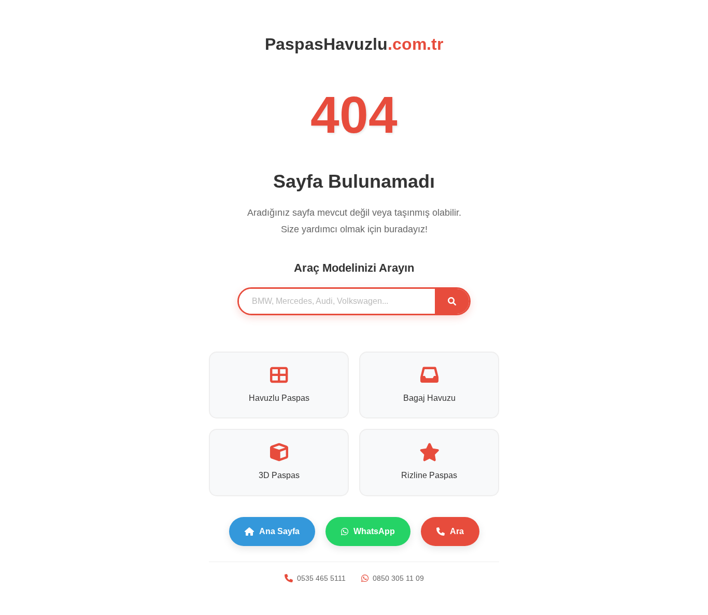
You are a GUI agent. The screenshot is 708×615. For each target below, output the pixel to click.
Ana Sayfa (279, 531)
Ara (457, 531)
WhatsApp (374, 531)
